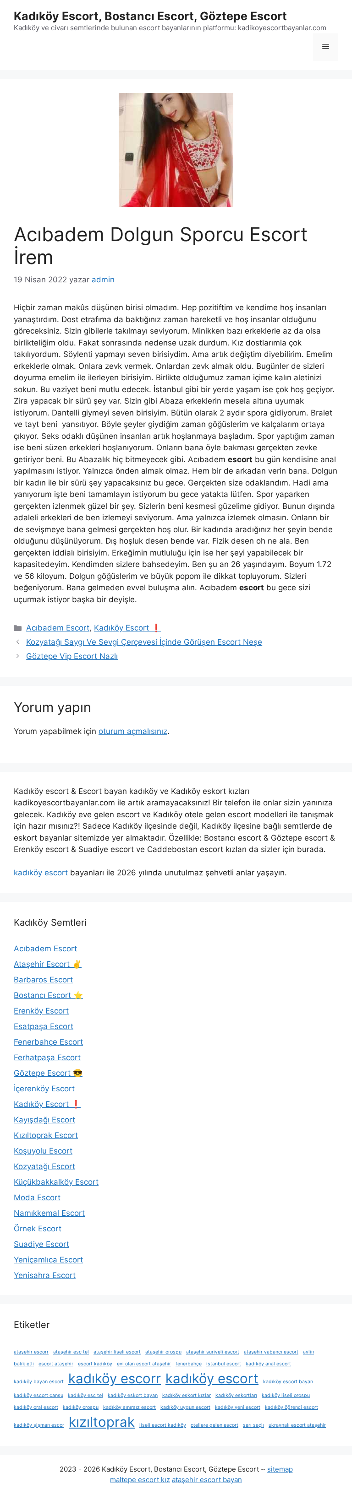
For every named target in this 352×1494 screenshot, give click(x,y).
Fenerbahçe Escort (48, 1041)
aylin (308, 1352)
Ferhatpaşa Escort (47, 1057)
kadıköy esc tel (85, 1395)
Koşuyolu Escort (43, 1150)
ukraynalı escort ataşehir (297, 1425)
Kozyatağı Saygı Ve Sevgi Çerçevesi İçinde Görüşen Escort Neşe (144, 642)
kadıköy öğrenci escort (291, 1407)
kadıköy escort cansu (38, 1395)
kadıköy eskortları (236, 1395)
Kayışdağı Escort (44, 1119)
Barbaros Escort (43, 979)
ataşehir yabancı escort (271, 1352)
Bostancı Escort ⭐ (48, 995)
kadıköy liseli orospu (286, 1395)
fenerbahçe (189, 1364)
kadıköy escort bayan (288, 1382)
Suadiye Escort (41, 1244)
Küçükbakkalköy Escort (56, 1182)
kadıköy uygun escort (185, 1407)
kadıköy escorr (114, 1378)
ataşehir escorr (31, 1352)
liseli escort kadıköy (162, 1425)
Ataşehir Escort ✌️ (48, 964)
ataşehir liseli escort (117, 1352)
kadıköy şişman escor (39, 1425)
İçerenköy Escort (44, 1088)
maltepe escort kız (140, 1479)
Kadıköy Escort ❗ (127, 627)
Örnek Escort (37, 1228)
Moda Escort (37, 1197)
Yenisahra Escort (45, 1275)
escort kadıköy (95, 1364)
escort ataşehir (55, 1364)
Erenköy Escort (41, 1010)
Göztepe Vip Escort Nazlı (72, 656)
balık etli (24, 1364)
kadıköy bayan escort (39, 1382)
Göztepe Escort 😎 (48, 1073)
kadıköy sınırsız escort (129, 1407)
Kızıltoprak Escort (46, 1135)
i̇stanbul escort (223, 1364)
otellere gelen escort (214, 1425)
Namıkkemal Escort (49, 1213)
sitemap (280, 1469)
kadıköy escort (41, 872)
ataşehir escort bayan (207, 1479)
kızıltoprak (102, 1422)
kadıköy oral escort (36, 1407)
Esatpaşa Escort (43, 1026)
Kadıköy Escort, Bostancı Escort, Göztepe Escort (150, 16)
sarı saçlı (253, 1425)
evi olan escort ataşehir (144, 1364)
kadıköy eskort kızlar (186, 1395)
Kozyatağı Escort (44, 1166)
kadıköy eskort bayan (133, 1395)
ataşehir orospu (163, 1352)
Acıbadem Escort (57, 627)
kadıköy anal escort (268, 1364)
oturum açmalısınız (133, 731)
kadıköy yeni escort (237, 1407)
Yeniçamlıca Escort (48, 1259)
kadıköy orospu (81, 1407)
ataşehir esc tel (71, 1352)
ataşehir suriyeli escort (212, 1352)
